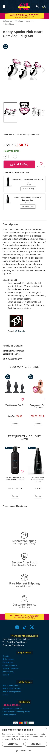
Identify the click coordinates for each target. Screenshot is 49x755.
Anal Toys (30, 21)
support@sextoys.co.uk (12, 708)
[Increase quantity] (15, 156)
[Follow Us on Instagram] (17, 627)
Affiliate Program (9, 715)
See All (5, 695)
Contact (5, 675)
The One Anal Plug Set (15, 405)
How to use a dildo (10, 685)
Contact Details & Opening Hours (16, 711)
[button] (3, 6)
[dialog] (24, 740)
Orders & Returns (9, 665)
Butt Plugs (9, 24)
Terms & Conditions (10, 668)
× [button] (46, 729)
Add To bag (21, 164)
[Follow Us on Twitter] (32, 627)
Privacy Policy (8, 671)
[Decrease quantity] (5, 156)
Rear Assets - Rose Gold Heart (38, 406)
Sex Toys (19, 21)
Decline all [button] (36, 744)
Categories (7, 21)
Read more (23, 739)
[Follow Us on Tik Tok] (24, 627)
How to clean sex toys (11, 688)
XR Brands (20, 331)
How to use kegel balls (11, 691)
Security (5, 656)
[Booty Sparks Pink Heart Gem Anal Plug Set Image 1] (24, 69)
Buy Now (15, 424)
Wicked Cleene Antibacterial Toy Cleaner (38, 479)
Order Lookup (8, 659)
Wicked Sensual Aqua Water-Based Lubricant (15, 478)
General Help (7, 662)
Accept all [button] (13, 744)
